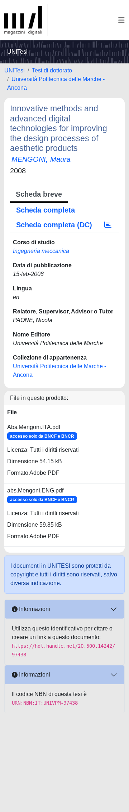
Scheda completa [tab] (45, 210)
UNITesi (14, 70)
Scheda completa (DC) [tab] (54, 225)
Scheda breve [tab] (39, 194)
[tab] (108, 224)
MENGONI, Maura (41, 159)
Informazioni (34, 609)
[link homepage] (26, 20)
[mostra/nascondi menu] (121, 20)
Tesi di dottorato (52, 70)
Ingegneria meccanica (41, 251)
